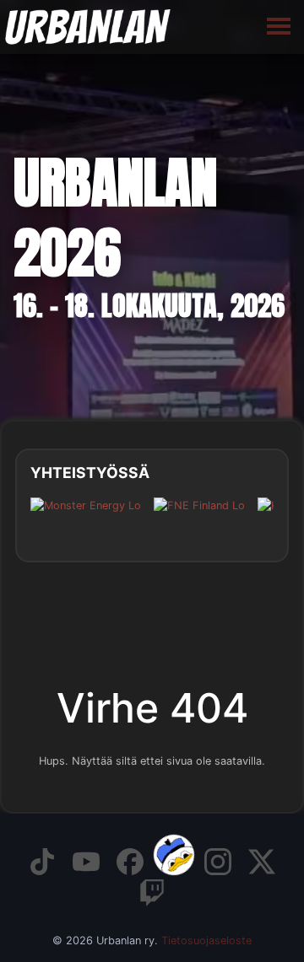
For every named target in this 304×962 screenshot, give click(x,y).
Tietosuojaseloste (206, 940)
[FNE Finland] (199, 518)
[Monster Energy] (85, 518)
